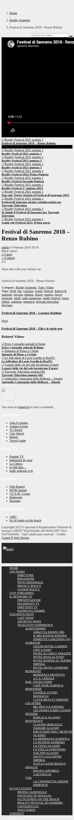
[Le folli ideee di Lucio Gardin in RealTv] (28, 358)
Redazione (25, 578)
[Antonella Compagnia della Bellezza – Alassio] (32, 378)
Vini (28, 778)
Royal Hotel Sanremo (50, 667)
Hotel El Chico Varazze (52, 653)
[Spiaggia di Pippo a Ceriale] (20, 351)
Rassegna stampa (31, 610)
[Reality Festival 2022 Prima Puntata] (22, 171)
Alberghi (32, 642)
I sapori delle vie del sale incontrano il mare (30, 368)
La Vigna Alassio (46, 746)
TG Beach (15, 430)
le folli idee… (17, 467)
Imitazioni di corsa (20, 460)
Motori (13, 437)
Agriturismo (35, 628)
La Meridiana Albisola (51, 738)
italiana (28, 294)
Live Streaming (21, 593)
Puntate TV (16, 456)
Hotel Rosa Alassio (48, 657)
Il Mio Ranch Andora (50, 635)
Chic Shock (16, 433)
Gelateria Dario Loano (52, 710)
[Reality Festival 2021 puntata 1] (22, 150)
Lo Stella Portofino (49, 749)
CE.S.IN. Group (19, 493)
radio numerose (31, 298)
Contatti (16, 813)
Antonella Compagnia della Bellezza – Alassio (31, 382)
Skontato (15, 501)
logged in (24, 407)
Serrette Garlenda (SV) (52, 639)
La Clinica (15, 463)
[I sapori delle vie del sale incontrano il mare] (30, 364)
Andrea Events (18, 426)
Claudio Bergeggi (47, 724)
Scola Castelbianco (49, 763)
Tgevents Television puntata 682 (22, 375)
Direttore (25, 575)
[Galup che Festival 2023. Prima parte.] (22, 219)
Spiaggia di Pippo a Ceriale (19, 354)
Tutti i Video (46, 287)
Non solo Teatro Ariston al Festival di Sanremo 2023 (35, 195)
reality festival (51, 298)
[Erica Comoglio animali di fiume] (23, 344)
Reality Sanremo (26, 287)
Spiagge (31, 767)
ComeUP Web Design (15, 537)
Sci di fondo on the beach (25, 520)
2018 (13, 291)
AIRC (13, 517)
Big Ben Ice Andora (48, 706)
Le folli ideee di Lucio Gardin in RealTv (27, 361)
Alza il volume (18, 423)
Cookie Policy (28, 589)
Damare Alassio (46, 728)
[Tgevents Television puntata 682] (23, 371)
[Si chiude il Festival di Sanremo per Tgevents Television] (22, 209)
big (20, 291)
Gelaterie (33, 703)
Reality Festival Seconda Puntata (23, 181)
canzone (28, 291)
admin (5, 247)
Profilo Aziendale (32, 792)
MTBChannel (18, 490)
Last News (25, 617)
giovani (18, 294)
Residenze (33, 671)
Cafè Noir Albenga (48, 685)
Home (13, 568)
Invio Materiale (30, 582)
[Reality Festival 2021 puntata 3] (22, 164)
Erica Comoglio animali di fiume (23, 347)
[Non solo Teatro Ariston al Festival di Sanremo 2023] (22, 191)
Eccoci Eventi (20, 788)
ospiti (17, 298)
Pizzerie (31, 713)
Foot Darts (26, 810)
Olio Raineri (17, 486)
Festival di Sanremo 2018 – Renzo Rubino (29, 143)
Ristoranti (34, 721)
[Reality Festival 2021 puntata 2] (22, 157)
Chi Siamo (17, 571)
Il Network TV (20, 596)
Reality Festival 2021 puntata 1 (22, 153)
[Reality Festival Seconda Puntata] (22, 178)
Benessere (33, 689)
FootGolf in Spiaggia (34, 795)
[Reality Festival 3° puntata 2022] (22, 184)
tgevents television (47, 301)
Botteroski (15, 497)
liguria (39, 294)
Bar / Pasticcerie (38, 681)
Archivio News (29, 621)
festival (48, 291)
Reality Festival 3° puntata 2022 (22, 188)
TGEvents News (21, 614)
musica (48, 294)
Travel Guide (17, 440)
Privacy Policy (29, 585)
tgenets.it (28, 301)
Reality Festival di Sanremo (40, 802)
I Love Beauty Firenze (50, 699)
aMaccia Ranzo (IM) (48, 632)
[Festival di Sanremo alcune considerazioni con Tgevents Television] (22, 198)
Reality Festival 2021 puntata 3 (22, 167)
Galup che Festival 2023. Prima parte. (26, 222)
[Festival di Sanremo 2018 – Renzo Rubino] (22, 139)
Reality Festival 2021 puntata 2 (22, 160)
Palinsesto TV (28, 603)
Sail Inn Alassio (46, 753)
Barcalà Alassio (46, 717)
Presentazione (29, 600)
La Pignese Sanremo (49, 742)
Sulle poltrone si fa (21, 471)
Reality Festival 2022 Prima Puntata (25, 174)
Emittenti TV (27, 607)
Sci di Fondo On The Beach (38, 799)
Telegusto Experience (35, 625)
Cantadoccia (28, 806)
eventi (38, 291)
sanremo (16, 301)
